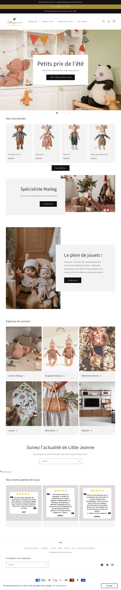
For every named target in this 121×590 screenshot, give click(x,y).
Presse (66, 548)
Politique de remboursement (60, 552)
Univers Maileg (15, 375)
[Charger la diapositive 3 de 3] (64, 113)
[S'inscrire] (79, 461)
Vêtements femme (90, 375)
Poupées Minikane (53, 375)
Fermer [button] (109, 586)
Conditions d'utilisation (86, 548)
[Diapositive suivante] (69, 113)
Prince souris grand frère (99, 154)
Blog (60, 548)
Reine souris (40, 154)
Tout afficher (60, 168)
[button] (34, 21)
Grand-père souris (14, 154)
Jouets (11, 430)
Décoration (50, 430)
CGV (73, 548)
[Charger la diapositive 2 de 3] (60, 113)
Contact (53, 548)
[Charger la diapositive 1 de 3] (57, 113)
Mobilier (85, 430)
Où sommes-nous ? (31, 548)
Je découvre (48, 204)
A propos (44, 548)
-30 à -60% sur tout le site (60, 77)
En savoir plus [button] (59, 586)
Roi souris (66, 154)
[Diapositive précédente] (51, 113)
